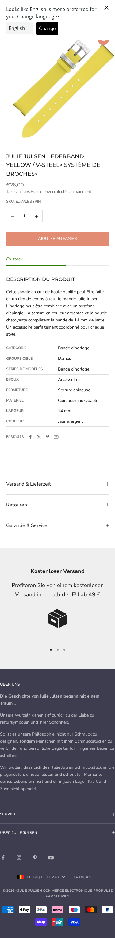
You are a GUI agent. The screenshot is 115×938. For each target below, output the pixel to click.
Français (82, 877)
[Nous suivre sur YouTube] (51, 858)
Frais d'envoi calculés (49, 191)
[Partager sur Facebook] (30, 436)
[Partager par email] (56, 436)
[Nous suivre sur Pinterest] (35, 858)
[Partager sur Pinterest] (47, 436)
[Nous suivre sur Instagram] (19, 858)
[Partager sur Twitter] (38, 436)
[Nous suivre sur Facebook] (3, 858)
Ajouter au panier (57, 238)
